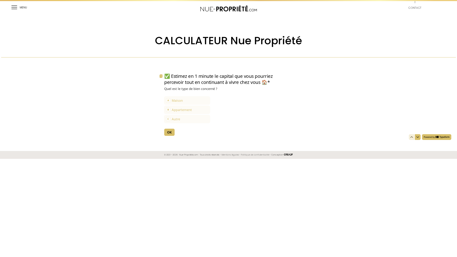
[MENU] (14, 8)
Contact (414, 8)
